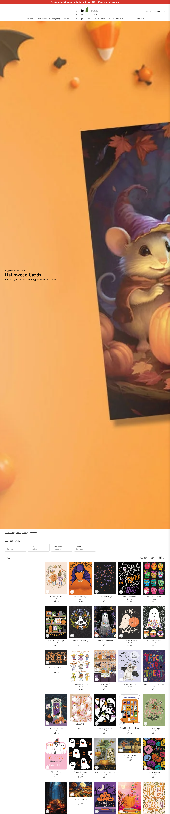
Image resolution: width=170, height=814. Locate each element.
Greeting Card (21, 533)
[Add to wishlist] (48, 592)
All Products (9, 533)
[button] (153, 557)
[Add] (64, 591)
